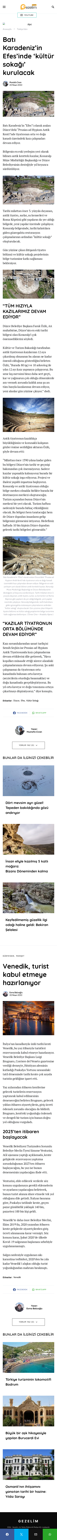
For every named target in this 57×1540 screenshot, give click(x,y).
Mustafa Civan (15, 82)
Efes (23, 700)
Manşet (20, 956)
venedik (17, 1277)
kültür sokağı (32, 700)
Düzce (16, 700)
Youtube (29, 15)
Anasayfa (7, 29)
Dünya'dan (8, 956)
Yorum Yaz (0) (26, 745)
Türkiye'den (22, 29)
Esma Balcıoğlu (16, 992)
